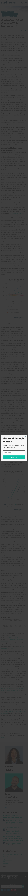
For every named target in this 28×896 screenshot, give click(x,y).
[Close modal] (25, 436)
